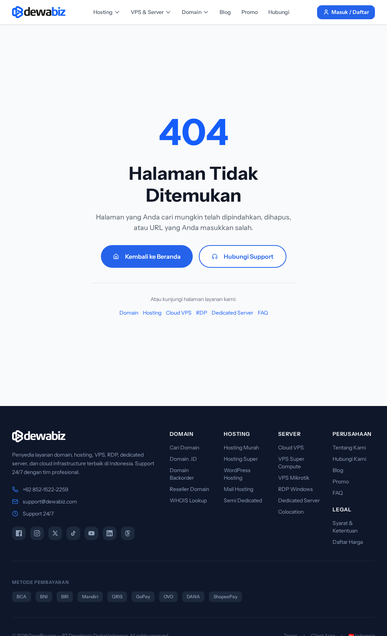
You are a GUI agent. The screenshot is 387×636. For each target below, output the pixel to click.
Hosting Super (241, 458)
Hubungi (278, 12)
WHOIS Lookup (188, 500)
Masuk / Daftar (350, 12)
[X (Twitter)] (55, 533)
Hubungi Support (249, 256)
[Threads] (128, 533)
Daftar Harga (348, 542)
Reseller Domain (189, 489)
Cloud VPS (179, 312)
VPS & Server (147, 12)
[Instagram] (37, 533)
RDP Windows (295, 489)
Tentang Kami (349, 447)
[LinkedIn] (109, 533)
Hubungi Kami (349, 458)
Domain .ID (183, 458)
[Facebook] (19, 533)
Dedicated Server (232, 312)
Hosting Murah (241, 447)
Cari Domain (184, 447)
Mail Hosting (238, 489)
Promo (249, 12)
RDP (201, 312)
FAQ (263, 312)
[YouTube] (91, 533)
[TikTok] (73, 533)
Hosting (103, 12)
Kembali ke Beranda (153, 256)
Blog (225, 12)
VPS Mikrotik (293, 477)
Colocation (290, 511)
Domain (191, 12)
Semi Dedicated (243, 500)
